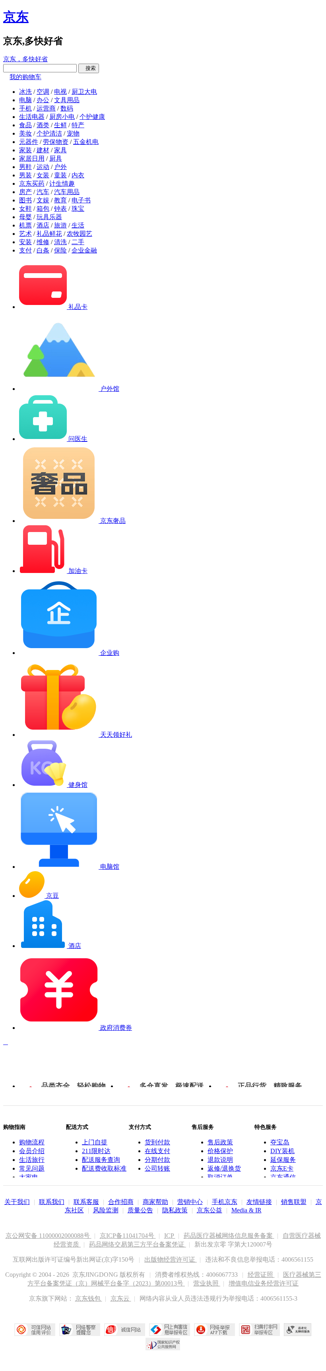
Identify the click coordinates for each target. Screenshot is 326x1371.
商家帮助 (155, 1201)
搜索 (89, 68)
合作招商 (121, 1201)
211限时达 (96, 1151)
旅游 (60, 225)
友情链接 (259, 1201)
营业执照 (206, 1283)
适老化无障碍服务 (298, 1329)
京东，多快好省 (25, 59)
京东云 (121, 1298)
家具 (60, 150)
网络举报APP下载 (214, 1329)
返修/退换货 (224, 1168)
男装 (25, 175)
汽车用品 (67, 191)
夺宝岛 (279, 1142)
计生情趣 (62, 183)
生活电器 (32, 116)
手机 (25, 108)
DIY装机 (282, 1151)
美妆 (25, 133)
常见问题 (32, 1168)
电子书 (81, 200)
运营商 (46, 108)
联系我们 (51, 1201)
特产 (78, 125)
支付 (25, 250)
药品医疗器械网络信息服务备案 (229, 1235)
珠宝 (78, 208)
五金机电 (86, 141)
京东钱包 (88, 1298)
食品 (25, 125)
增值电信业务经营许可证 (264, 1283)
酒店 (43, 225)
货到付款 (157, 1142)
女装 (43, 175)
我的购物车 (25, 77)
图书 (25, 200)
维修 (43, 242)
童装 (60, 175)
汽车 (43, 191)
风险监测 (105, 1210)
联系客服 (86, 1201)
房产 (25, 191)
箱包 (43, 208)
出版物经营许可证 (170, 1259)
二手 (78, 242)
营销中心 (190, 1201)
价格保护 (220, 1151)
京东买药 (32, 183)
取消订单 (220, 1177)
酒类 (43, 125)
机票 (25, 225)
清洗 (60, 242)
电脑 (25, 100)
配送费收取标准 (104, 1168)
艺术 (25, 233)
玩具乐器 (49, 217)
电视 (60, 91)
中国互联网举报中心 (169, 1329)
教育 (60, 200)
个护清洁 (49, 133)
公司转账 (157, 1168)
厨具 (55, 158)
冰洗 (25, 91)
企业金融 (84, 250)
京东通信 (283, 1177)
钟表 (60, 208)
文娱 (43, 200)
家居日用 (32, 158)
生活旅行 (32, 1159)
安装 (25, 242)
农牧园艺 (79, 233)
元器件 (28, 141)
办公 (43, 100)
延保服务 (283, 1159)
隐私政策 (175, 1210)
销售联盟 (294, 1201)
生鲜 (60, 125)
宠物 (73, 133)
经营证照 (261, 1274)
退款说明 (220, 1159)
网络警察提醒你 (79, 1329)
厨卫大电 (84, 91)
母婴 (25, 217)
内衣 (78, 175)
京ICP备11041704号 (128, 1235)
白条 (43, 250)
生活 (78, 225)
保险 (60, 250)
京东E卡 (281, 1168)
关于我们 (17, 1201)
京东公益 (209, 1210)
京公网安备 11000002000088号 (48, 1235)
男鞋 (25, 166)
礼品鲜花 (49, 233)
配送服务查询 (101, 1159)
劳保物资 (55, 141)
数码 (66, 108)
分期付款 (157, 1159)
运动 (43, 166)
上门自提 (94, 1142)
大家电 (28, 1177)
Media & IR (246, 1210)
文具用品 (67, 100)
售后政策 (220, 1142)
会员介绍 (32, 1151)
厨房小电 (62, 116)
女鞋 (25, 208)
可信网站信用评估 (34, 1329)
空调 (43, 91)
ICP (169, 1235)
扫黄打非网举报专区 (259, 1329)
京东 (16, 17)
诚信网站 (124, 1329)
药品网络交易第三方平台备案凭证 (137, 1244)
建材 (43, 150)
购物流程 (32, 1142)
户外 (60, 166)
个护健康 (92, 116)
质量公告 (140, 1210)
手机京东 (224, 1201)
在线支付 (157, 1151)
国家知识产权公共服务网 (163, 1344)
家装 (25, 150)
